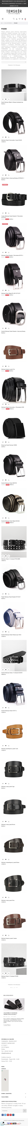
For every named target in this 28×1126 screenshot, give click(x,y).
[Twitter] (5, 1115)
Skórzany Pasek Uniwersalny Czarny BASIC (11, 140)
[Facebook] (3, 1115)
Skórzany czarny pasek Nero (7, 900)
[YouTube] (8, 1115)
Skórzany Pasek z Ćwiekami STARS (9, 976)
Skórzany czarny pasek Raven (8, 824)
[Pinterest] (11, 1115)
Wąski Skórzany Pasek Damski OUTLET (10, 596)
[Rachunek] (16, 19)
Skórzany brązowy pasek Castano (9, 938)
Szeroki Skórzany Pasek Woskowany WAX (11, 634)
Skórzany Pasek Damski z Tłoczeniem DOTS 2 (12, 255)
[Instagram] (13, 1115)
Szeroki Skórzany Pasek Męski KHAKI (10, 521)
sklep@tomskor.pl (6, 1053)
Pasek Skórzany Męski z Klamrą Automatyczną (12, 102)
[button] (5, 1079)
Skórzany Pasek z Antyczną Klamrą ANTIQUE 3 (12, 178)
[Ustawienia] (22, 19)
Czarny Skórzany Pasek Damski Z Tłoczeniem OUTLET (12, 216)
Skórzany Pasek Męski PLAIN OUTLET (10, 293)
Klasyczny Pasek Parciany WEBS (9, 445)
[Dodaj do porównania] (8, 99)
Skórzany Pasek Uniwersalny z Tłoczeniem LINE (12, 407)
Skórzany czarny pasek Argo (7, 786)
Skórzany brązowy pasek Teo (8, 369)
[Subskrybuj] (25, 1111)
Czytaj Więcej (7, 1025)
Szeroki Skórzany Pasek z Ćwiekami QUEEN (11, 672)
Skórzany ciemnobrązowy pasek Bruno (10, 862)
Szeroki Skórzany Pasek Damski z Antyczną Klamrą (13, 331)
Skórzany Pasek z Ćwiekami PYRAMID (10, 559)
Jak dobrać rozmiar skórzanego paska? (10, 1013)
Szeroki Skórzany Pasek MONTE (9, 483)
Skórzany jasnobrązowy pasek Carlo (9, 748)
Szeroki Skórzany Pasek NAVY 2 (9, 710)
